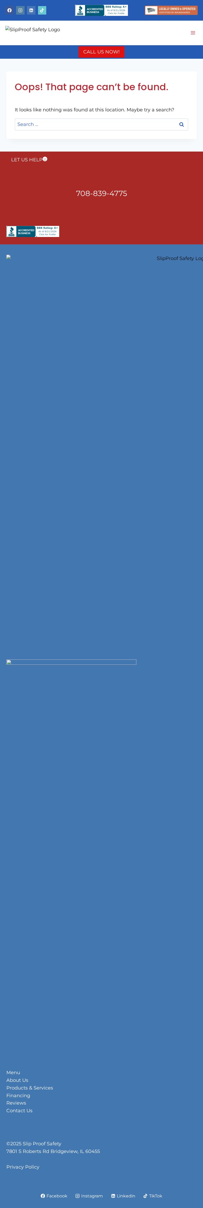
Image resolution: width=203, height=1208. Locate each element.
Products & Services (29, 1088)
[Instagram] (20, 10)
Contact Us (19, 1111)
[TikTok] (42, 10)
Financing (18, 1095)
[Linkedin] (31, 10)
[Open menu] (193, 33)
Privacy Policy (22, 1167)
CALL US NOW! (101, 52)
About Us (17, 1080)
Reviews (16, 1103)
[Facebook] (9, 10)
